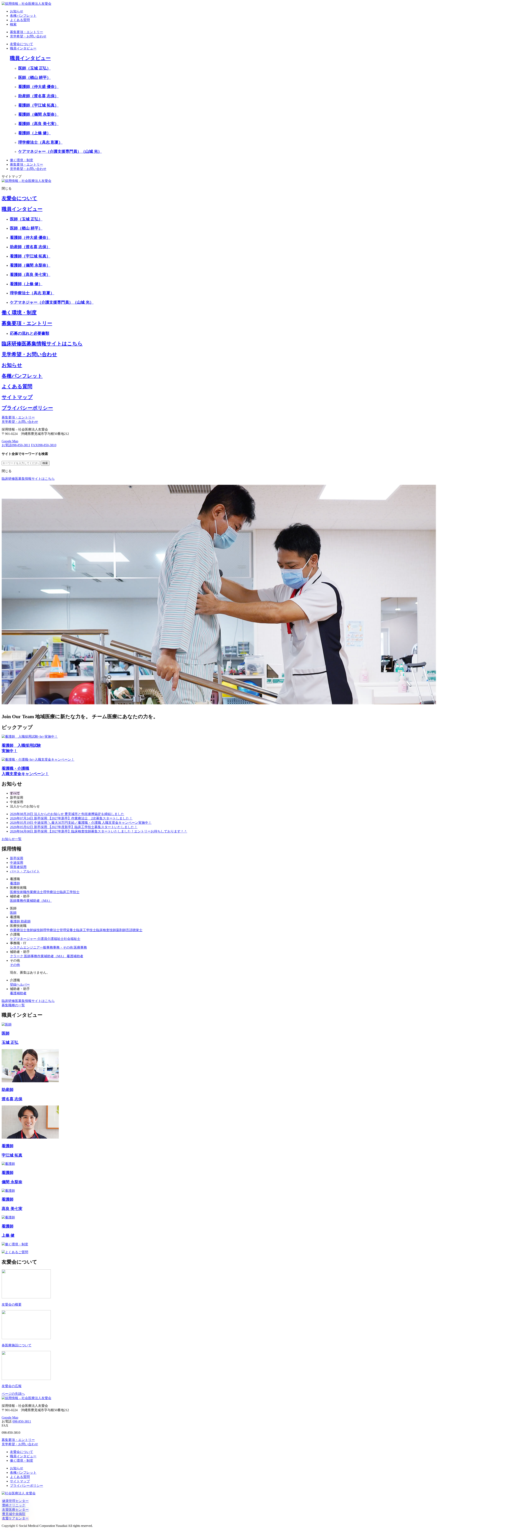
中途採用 (16, 862)
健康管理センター (15, 1501)
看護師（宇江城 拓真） (38, 105)
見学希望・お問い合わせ (28, 36)
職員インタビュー (23, 48)
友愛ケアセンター (15, 1518)
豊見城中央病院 (13, 1514)
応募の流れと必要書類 (29, 333)
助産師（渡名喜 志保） (38, 96)
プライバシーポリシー (27, 408)
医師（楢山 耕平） (34, 77)
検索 (13, 24)
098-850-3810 (43, 445)
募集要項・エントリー (26, 32)
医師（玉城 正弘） (34, 68)
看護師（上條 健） (34, 133)
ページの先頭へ (13, 1393)
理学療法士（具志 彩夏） (40, 142)
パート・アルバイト (25, 871)
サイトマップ (17, 397)
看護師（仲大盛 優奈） (38, 86)
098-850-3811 (16, 445)
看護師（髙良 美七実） (38, 123)
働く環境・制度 (21, 160)
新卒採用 (16, 858)
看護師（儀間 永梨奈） (38, 114)
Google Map (10, 441)
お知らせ (12, 365)
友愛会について (21, 44)
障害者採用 (18, 867)
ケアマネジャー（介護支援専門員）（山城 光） (60, 151)
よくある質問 (17, 386)
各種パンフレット (22, 376)
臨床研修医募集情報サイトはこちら (42, 343)
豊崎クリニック (13, 1505)
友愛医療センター (15, 1509)
